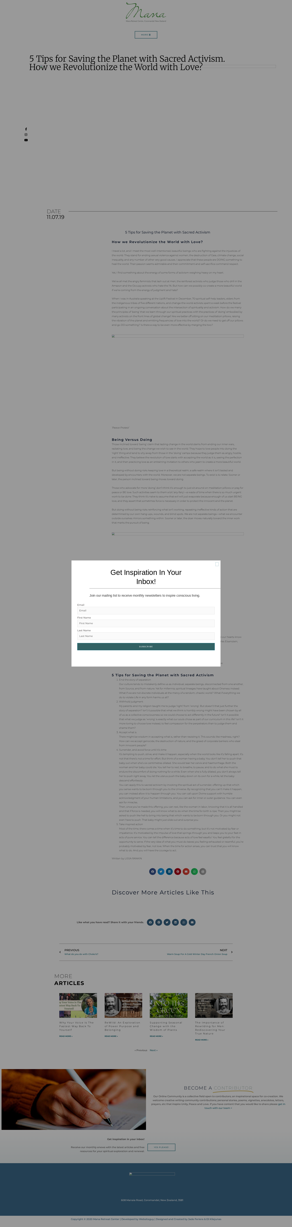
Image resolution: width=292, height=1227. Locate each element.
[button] (217, 564)
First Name (84, 617)
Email (80, 604)
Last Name (84, 630)
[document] (146, 613)
